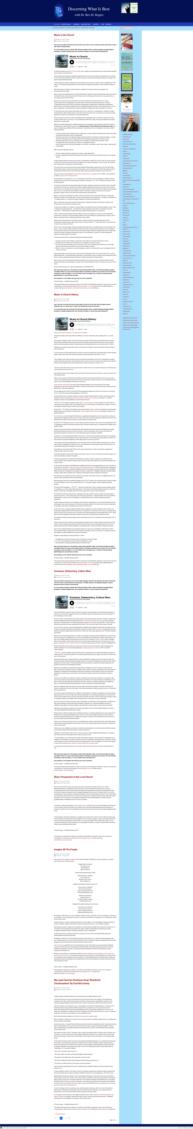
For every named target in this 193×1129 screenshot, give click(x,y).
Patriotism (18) (126, 175)
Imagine (72, 859)
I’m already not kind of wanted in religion (69, 643)
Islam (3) (125, 151)
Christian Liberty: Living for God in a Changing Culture (86, 174)
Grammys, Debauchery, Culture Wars (72, 571)
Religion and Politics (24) (129, 267)
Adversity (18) (126, 215)
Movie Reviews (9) (127, 265)
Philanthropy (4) (127, 272)
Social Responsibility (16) (129, 196)
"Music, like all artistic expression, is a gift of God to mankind (70, 332)
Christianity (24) (127, 136)
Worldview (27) (126, 287)
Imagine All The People (65, 849)
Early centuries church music (62, 384)
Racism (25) (126, 187)
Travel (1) (125, 299)
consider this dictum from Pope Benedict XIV (80, 467)
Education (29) (126, 234)
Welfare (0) (125, 208)
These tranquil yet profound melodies (91, 411)
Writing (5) (125, 294)
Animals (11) (126, 220)
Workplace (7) (126, 275)
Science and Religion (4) (128, 189)
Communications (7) (128, 309)
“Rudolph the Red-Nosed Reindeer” (102, 1094)
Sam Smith (57, 627)
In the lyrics (58, 652)
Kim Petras (98, 629)
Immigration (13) (127, 163)
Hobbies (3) (125, 248)
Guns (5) (125, 304)
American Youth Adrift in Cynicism (131, 322)
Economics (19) (126, 231)
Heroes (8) (125, 146)
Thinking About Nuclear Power (130, 318)
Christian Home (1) (127, 258)
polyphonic (72, 422)
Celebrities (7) (126, 280)
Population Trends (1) (128, 301)
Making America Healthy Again (130, 325)
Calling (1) (125, 313)
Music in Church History (73, 71)
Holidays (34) (126, 158)
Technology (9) (126, 311)
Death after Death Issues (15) (130, 144)
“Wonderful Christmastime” (81, 1016)
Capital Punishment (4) (128, 277)
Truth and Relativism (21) (129, 203)
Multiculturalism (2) (127, 168)
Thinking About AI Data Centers (130, 320)
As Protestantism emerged (61, 416)
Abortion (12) (126, 213)
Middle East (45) (127, 253)
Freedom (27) (126, 241)
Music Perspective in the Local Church (73, 777)
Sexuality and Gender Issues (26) (130, 191)
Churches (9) (126, 139)
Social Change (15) (127, 194)
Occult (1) (125, 173)
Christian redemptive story (90, 953)
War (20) (125, 205)
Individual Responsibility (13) (130, 165)
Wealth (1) (125, 156)
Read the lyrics (58, 1051)
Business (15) (126, 292)
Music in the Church (64, 35)
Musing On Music (60, 1114)
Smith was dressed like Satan (92, 620)
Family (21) (125, 238)
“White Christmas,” (59, 1096)
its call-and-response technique (90, 402)
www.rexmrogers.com (84, 1109)
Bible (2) (125, 225)
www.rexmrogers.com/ (84, 286)
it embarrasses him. (71, 1085)
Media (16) (125, 260)
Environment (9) (126, 236)
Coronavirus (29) (127, 306)
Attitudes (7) (126, 296)
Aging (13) (125, 217)
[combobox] (127, 28)
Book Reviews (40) (127, 263)
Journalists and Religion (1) (129, 149)
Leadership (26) (126, 153)
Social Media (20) (127, 251)
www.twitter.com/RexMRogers (107, 1109)
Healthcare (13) (126, 246)
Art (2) (124, 222)
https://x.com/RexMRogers (91, 288)
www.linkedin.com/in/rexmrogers (74, 288)
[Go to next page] (66, 1118)
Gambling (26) (126, 243)
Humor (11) (125, 289)
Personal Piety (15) (127, 178)
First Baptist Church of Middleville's (85, 805)
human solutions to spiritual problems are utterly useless (83, 743)
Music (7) (125, 170)
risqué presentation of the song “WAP (93, 648)
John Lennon (57, 945)
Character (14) (126, 282)
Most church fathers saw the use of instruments (85, 398)
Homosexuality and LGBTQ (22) (130, 161)
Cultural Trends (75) (127, 141)
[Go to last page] (69, 1118)
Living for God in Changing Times (68, 175)
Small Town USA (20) (128, 284)
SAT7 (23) (125, 270)
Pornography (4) (127, 184)
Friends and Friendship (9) (129, 255)
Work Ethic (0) (126, 210)
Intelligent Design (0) (128, 134)
